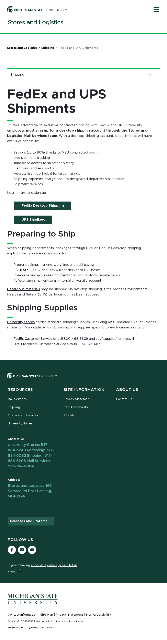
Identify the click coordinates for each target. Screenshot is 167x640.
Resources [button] (20, 390)
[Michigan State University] (37, 9)
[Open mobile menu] (156, 9)
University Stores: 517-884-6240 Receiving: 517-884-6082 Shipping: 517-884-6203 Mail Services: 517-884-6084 (31, 455)
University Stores (21, 322)
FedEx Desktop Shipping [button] (43, 205)
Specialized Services (23, 415)
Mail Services (17, 399)
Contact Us (124, 399)
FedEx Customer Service (33, 338)
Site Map (70, 415)
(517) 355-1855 (25, 621)
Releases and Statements (31, 521)
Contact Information (22, 614)
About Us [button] (127, 390)
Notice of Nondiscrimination (68, 621)
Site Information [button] (84, 390)
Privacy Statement (77, 399)
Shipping (17, 74)
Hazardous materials (23, 289)
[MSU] (83, 379)
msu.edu (45, 621)
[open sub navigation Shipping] (150, 74)
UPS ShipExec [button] (33, 219)
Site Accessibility (76, 407)
